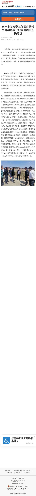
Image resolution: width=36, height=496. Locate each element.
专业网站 (27, 472)
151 (23, 39)
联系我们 (14, 478)
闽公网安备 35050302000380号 (19, 486)
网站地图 (21, 478)
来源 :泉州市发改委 (6, 37)
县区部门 (18, 472)
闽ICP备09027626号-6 (18, 483)
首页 (3, 6)
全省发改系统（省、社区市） (22, 470)
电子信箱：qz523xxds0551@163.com (18, 489)
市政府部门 (8, 470)
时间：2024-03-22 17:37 (8, 39)
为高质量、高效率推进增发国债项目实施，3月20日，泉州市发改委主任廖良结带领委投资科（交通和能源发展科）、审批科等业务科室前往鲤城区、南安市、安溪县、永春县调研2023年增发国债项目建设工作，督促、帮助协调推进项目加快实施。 (18, 56)
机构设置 (10, 6)
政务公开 (18, 6)
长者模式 (18, 19)
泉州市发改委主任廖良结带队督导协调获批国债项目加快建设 (18, 30)
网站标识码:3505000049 (18, 481)
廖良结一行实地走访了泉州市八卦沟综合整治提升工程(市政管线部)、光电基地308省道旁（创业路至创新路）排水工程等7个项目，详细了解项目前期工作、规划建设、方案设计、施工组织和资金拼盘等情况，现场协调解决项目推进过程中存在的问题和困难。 (18, 80)
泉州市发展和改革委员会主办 (18, 493)
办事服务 (27, 6)
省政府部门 (9, 472)
